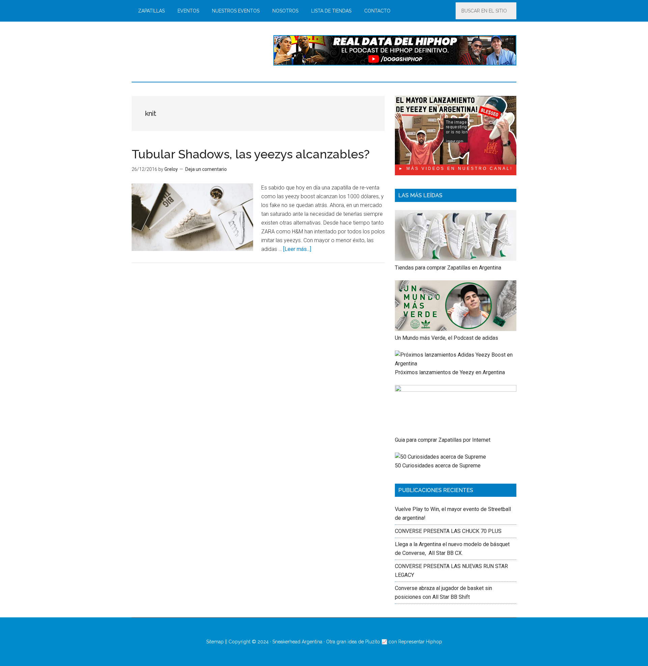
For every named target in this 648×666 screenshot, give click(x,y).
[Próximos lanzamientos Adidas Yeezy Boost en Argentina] (455, 363)
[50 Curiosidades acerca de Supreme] (440, 457)
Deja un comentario (206, 169)
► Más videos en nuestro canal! (456, 168)
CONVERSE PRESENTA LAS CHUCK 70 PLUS (448, 531)
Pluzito (372, 641)
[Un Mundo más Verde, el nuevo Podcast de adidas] (455, 329)
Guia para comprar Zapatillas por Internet (442, 440)
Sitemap (215, 641)
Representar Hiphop (420, 641)
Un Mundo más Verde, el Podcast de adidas (446, 338)
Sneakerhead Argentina (297, 641)
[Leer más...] (297, 249)
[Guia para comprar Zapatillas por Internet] (455, 390)
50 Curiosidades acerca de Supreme (438, 465)
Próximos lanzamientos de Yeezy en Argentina (450, 372)
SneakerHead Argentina (196, 50)
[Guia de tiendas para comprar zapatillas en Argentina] (455, 259)
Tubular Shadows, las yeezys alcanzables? (251, 154)
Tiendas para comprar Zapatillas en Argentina (448, 267)
